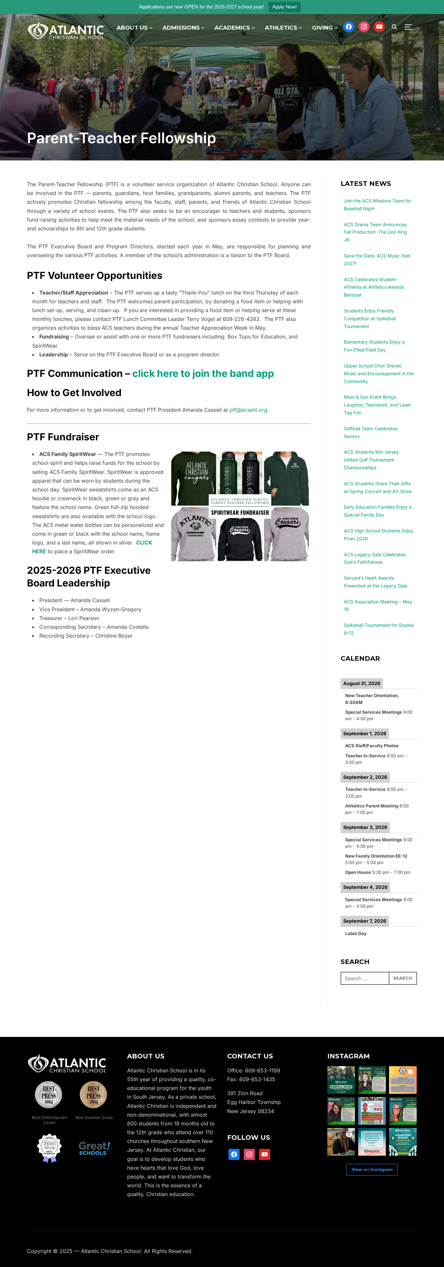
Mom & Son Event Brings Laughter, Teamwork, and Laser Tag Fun (377, 404)
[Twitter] (364, 26)
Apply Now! (284, 6)
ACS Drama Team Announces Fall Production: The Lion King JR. (375, 232)
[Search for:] (379, 978)
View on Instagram (372, 1169)
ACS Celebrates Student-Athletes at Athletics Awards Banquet (374, 287)
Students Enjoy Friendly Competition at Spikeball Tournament (370, 318)
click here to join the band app (203, 373)
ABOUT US (132, 27)
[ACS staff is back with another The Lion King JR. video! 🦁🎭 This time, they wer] (341, 1142)
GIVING (322, 27)
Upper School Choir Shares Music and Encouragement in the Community (379, 373)
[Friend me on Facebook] (234, 1153)
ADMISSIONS (181, 27)
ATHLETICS (281, 27)
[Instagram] (379, 26)
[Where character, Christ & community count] (67, 1057)
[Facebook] (348, 26)
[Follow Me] (249, 1153)
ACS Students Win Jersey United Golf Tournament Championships (371, 459)
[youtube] (264, 1153)
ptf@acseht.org (248, 409)
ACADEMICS (232, 27)
